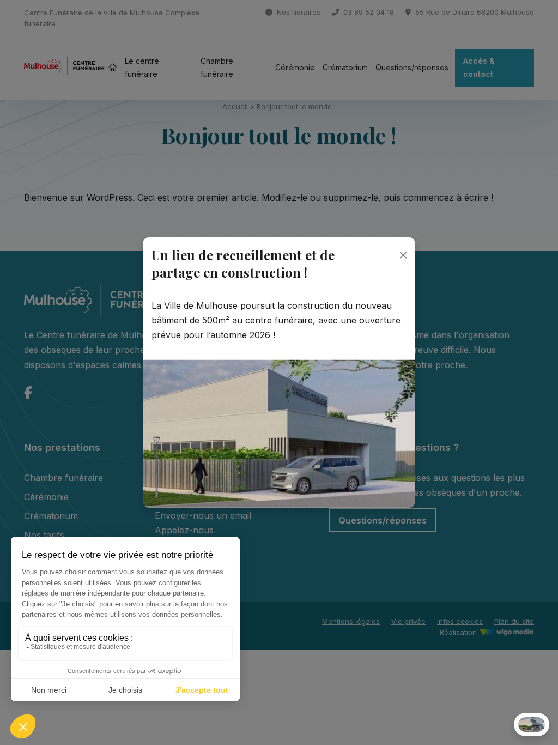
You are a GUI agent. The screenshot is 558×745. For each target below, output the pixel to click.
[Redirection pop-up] (279, 433)
